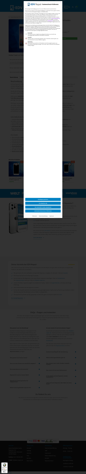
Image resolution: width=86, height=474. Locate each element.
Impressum (52, 216)
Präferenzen (34, 216)
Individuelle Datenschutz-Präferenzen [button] (43, 211)
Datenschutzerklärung (55, 18)
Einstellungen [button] (50, 20)
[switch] (4, 471)
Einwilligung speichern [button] (43, 199)
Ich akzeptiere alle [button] (43, 203)
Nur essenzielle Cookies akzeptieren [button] (43, 207)
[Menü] (7, 463)
